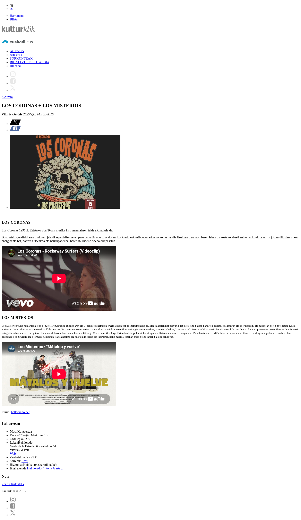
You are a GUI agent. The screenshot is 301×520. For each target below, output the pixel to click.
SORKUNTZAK (21, 58)
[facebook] (13, 508)
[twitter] (13, 515)
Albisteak (16, 54)
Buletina (15, 66)
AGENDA (17, 51)
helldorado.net (20, 412)
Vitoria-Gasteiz (53, 468)
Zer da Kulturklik (13, 484)
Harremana (17, 15)
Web (13, 453)
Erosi (25, 461)
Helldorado (34, 468)
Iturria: (6, 412)
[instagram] (13, 501)
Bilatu (14, 19)
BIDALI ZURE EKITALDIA (29, 62)
